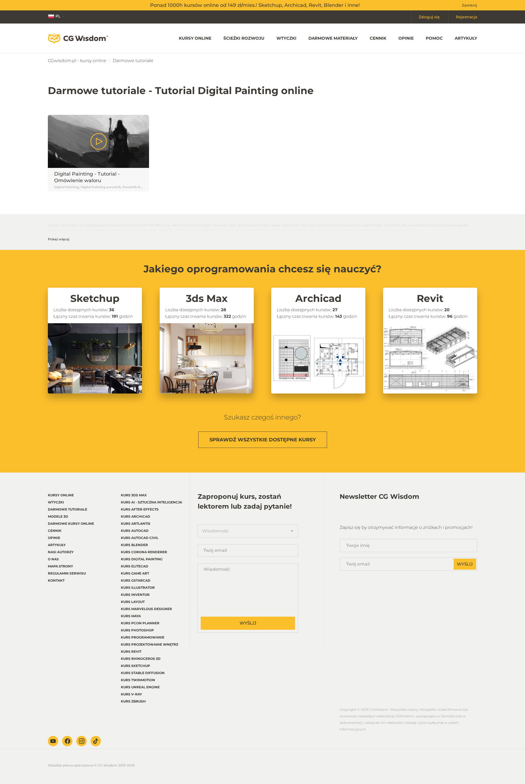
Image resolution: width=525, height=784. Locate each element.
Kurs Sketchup (135, 666)
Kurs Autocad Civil (139, 538)
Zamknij (469, 5)
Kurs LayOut (133, 602)
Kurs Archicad (135, 516)
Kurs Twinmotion (138, 680)
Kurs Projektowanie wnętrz (149, 644)
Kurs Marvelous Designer (146, 609)
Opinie (406, 38)
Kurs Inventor (135, 595)
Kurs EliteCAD (134, 566)
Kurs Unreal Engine (140, 687)
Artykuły (466, 38)
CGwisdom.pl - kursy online (77, 60)
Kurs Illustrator (138, 587)
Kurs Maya (131, 616)
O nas (53, 559)
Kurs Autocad (134, 531)
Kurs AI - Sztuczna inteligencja (151, 502)
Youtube (53, 741)
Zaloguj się (429, 16)
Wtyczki (286, 38)
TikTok (96, 741)
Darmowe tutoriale (67, 509)
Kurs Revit (131, 651)
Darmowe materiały (333, 38)
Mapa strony (60, 566)
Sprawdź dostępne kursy (262, 440)
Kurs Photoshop (137, 630)
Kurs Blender (134, 545)
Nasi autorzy (61, 552)
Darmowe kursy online (71, 523)
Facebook (67, 741)
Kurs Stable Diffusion (143, 673)
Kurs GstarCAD (135, 580)
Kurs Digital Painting (141, 559)
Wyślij (248, 623)
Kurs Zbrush (133, 701)
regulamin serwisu (67, 573)
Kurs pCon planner (140, 623)
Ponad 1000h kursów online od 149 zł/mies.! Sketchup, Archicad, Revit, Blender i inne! (255, 5)
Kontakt (56, 580)
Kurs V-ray (131, 694)
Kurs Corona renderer (144, 552)
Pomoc (434, 38)
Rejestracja (466, 16)
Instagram (81, 741)
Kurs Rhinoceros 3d (141, 659)
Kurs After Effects (140, 509)
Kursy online (195, 38)
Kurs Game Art (135, 573)
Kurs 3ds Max (134, 495)
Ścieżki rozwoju (243, 38)
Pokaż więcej (58, 239)
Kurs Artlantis (135, 523)
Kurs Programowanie (142, 637)
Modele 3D (58, 516)
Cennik (378, 38)
